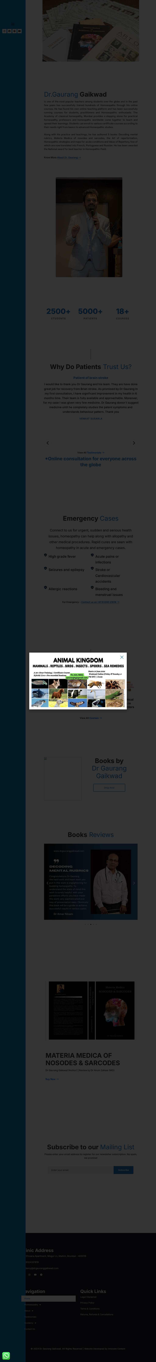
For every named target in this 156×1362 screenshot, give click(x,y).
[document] (78, 681)
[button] (122, 657)
